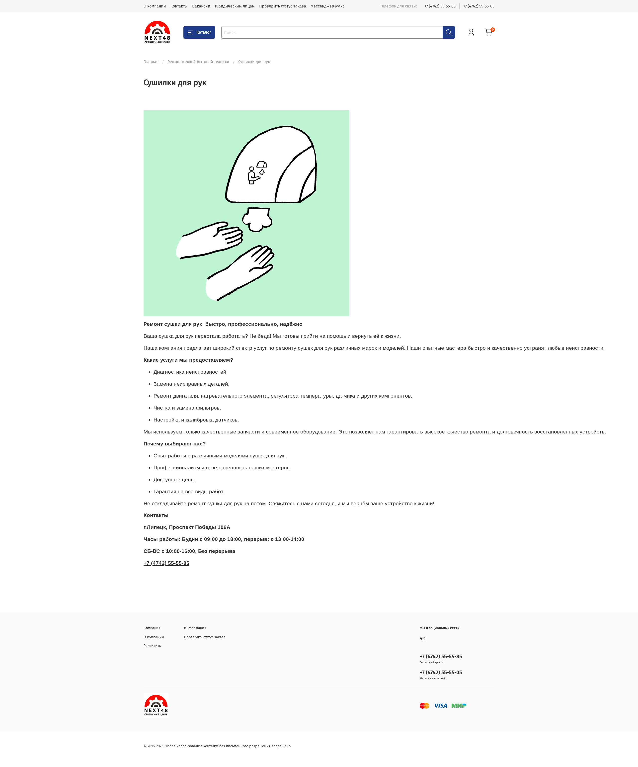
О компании (155, 6)
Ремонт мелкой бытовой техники (198, 61)
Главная (151, 61)
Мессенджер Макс (327, 6)
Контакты (179, 6)
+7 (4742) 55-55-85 (440, 6)
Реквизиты (153, 646)
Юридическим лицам (235, 6)
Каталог (203, 32)
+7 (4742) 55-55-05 (478, 6)
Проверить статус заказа (282, 6)
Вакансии (201, 6)
